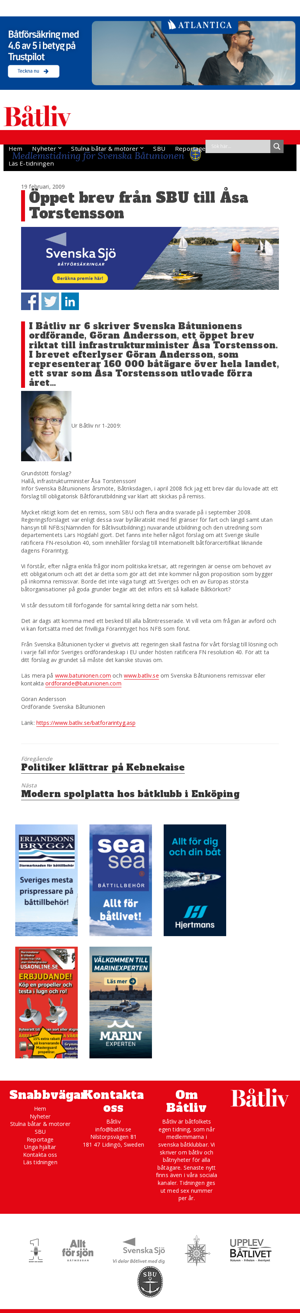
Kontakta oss (40, 1154)
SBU (159, 148)
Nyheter (44, 148)
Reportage (190, 148)
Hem (15, 148)
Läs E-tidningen (31, 163)
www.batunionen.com (83, 675)
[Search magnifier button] (277, 146)
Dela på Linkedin (70, 301)
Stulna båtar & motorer (104, 148)
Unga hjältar (40, 1147)
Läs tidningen (40, 1162)
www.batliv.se (141, 675)
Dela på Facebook (30, 301)
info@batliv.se (113, 1129)
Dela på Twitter (50, 301)
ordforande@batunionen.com (83, 683)
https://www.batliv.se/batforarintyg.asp (86, 722)
